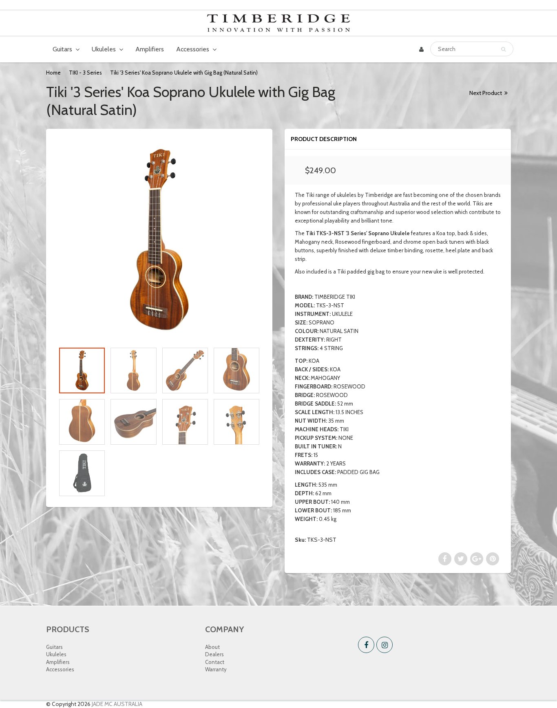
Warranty (216, 669)
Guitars (62, 49)
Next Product (486, 93)
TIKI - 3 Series (85, 72)
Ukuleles (104, 49)
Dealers (214, 654)
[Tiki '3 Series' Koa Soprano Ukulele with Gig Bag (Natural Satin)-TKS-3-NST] (159, 240)
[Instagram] (384, 645)
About (212, 647)
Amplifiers (149, 49)
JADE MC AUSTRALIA (117, 704)
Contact (214, 662)
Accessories (192, 49)
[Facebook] (366, 645)
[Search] (503, 49)
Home (53, 72)
